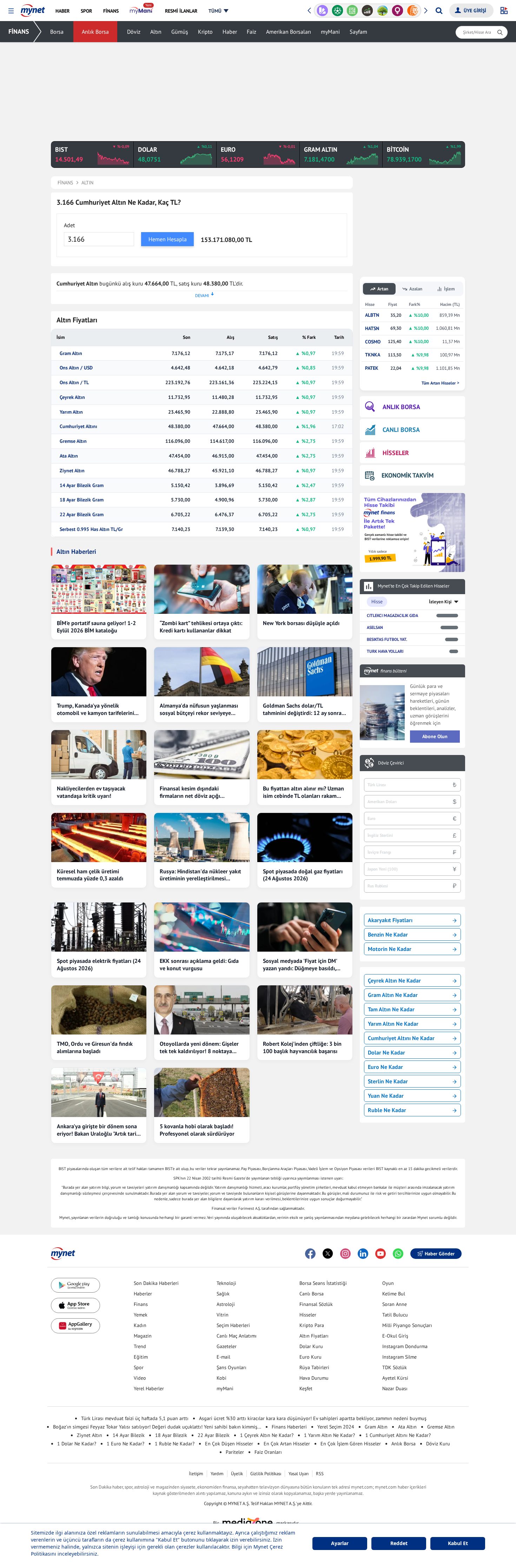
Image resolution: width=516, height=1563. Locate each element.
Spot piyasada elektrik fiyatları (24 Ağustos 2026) (99, 964)
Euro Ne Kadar (385, 1066)
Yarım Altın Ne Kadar (393, 1023)
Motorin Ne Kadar (389, 948)
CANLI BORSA (401, 430)
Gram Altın (71, 353)
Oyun (388, 1283)
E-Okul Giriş (395, 1336)
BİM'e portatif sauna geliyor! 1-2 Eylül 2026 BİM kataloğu (96, 626)
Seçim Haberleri (233, 1325)
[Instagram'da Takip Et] (345, 1253)
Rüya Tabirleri (314, 1367)
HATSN (372, 328)
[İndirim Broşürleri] (322, 11)
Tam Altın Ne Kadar (391, 1009)
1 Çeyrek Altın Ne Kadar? (266, 1435)
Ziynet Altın (72, 471)
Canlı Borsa (311, 1294)
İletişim (196, 1474)
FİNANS (18, 31)
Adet (69, 225)
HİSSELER (396, 453)
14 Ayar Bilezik (129, 1435)
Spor (139, 1367)
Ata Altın (69, 456)
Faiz (251, 31)
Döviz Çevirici (391, 763)
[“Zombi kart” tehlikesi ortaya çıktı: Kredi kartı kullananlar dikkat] (201, 589)
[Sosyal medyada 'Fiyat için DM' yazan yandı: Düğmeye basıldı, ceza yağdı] (304, 927)
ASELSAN (375, 627)
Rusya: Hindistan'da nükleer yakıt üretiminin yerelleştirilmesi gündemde (200, 875)
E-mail (223, 1357)
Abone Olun (435, 736)
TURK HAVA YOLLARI (385, 651)
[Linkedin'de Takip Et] (363, 1253)
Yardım (217, 1474)
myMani (330, 31)
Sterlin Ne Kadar (388, 1081)
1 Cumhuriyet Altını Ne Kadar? (398, 1435)
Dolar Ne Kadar (386, 1052)
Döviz (133, 31)
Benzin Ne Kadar (388, 934)
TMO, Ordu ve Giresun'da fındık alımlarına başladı (95, 1047)
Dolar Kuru (311, 1346)
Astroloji (226, 1304)
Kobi (221, 1378)
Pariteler (235, 1452)
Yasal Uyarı (299, 1474)
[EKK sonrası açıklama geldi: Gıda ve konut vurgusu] (201, 927)
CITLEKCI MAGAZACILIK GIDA (392, 615)
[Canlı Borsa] (367, 11)
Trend (140, 1346)
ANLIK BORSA (401, 407)
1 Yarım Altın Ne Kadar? (329, 1435)
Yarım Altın (71, 412)
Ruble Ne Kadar (387, 1110)
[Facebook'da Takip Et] (310, 1253)
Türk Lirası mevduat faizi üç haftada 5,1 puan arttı (134, 1418)
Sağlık (223, 1294)
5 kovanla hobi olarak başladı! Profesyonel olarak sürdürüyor (197, 1130)
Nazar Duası (395, 1388)
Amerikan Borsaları (288, 31)
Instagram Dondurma (405, 1346)
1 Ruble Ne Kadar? (174, 1443)
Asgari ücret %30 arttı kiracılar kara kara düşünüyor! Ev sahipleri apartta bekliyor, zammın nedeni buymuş (312, 1418)
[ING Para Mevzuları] (412, 11)
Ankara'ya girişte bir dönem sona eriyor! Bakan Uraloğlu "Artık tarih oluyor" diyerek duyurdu (98, 1130)
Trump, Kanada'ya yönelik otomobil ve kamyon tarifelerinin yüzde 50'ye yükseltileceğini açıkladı (97, 709)
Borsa (57, 31)
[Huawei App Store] (75, 1325)
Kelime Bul (393, 1294)
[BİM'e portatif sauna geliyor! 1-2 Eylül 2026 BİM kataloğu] (98, 589)
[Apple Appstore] (75, 1305)
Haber (230, 31)
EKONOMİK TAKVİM (408, 475)
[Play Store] (75, 1285)
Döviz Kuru (438, 1443)
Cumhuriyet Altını (78, 426)
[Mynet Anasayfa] (33, 8)
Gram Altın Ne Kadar (393, 994)
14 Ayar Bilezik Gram (82, 485)
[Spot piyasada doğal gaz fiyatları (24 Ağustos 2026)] (304, 837)
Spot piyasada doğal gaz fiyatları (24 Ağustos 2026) (303, 875)
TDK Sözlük (394, 1367)
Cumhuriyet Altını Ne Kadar (401, 1038)
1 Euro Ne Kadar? (125, 1443)
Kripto (205, 31)
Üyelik (237, 1474)
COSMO (373, 342)
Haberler (143, 1294)
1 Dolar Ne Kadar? (76, 1443)
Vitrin (223, 1315)
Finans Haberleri (289, 1427)
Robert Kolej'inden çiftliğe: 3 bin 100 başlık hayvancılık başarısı (302, 1047)
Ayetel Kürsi (395, 1378)
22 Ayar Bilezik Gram (82, 515)
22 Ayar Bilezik (214, 1435)
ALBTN (372, 315)
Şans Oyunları (231, 1367)
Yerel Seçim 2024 (335, 1427)
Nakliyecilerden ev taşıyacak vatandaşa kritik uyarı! (91, 792)
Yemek (140, 1315)
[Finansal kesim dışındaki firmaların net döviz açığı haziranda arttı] (201, 754)
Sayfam (358, 31)
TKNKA (372, 355)
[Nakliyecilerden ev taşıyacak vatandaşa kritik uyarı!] (98, 754)
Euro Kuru (310, 1357)
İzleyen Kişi (440, 602)
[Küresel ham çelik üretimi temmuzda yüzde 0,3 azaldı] (98, 837)
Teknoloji (226, 1283)
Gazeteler (227, 1346)
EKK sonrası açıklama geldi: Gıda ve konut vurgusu (199, 964)
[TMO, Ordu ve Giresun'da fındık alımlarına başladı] (98, 1010)
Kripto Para (311, 1325)
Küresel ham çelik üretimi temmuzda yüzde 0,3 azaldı (90, 875)
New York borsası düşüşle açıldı (301, 622)
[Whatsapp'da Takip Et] (398, 1253)
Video (140, 1378)
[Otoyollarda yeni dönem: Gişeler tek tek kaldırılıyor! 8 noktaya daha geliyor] (201, 1010)
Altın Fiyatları (314, 1336)
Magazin (143, 1336)
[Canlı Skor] (337, 11)
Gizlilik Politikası (265, 1474)
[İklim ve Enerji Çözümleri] (382, 11)
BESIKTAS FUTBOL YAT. (387, 639)
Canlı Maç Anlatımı (237, 1336)
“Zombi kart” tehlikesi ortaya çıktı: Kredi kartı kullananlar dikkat (201, 626)
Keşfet (305, 1388)
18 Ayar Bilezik (171, 1435)
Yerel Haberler (149, 1388)
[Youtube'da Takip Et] (380, 1253)
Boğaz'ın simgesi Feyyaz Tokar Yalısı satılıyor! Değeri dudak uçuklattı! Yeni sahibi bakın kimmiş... (157, 1427)
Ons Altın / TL (74, 383)
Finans (141, 1304)
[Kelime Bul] (352, 11)
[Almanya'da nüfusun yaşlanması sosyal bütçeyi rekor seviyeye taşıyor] (201, 671)
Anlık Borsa (95, 31)
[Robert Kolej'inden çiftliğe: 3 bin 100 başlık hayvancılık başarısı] (304, 1010)
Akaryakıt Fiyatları (390, 920)
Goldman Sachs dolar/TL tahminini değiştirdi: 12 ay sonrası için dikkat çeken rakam (304, 709)
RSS (320, 1474)
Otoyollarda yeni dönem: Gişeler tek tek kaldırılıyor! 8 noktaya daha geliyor (199, 1047)
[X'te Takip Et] (328, 1253)
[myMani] (141, 11)
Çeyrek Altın (72, 397)
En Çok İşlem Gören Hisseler (350, 1443)
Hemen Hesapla (167, 239)
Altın (155, 31)
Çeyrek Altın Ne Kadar (394, 980)
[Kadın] (397, 11)
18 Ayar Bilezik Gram (82, 500)
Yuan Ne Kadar (386, 1095)
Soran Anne (394, 1304)
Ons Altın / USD (76, 368)
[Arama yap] (439, 10)
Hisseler (307, 1315)
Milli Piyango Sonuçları (407, 1325)
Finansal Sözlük (316, 1304)
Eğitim (141, 1357)
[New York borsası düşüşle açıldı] (304, 589)
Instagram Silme (399, 1357)
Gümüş (179, 31)
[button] (11, 11)
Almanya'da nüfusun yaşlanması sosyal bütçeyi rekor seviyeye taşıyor (199, 709)
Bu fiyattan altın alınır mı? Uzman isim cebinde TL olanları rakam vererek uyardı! (303, 792)
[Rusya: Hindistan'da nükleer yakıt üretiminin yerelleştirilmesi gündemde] (201, 837)
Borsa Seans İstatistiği (323, 1283)
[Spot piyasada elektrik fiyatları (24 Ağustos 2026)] (98, 927)
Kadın (140, 1325)
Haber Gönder (440, 1253)
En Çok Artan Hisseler (287, 1443)
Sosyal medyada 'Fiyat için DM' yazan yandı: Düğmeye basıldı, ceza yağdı (300, 964)
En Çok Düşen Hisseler (229, 1443)
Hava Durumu (314, 1378)
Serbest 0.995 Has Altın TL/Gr (91, 529)
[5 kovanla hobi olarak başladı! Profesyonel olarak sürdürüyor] (201, 1092)
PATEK (371, 368)
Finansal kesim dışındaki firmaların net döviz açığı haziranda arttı (190, 792)
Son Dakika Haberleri (156, 1283)
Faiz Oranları (268, 1452)
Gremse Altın (73, 441)
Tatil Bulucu (395, 1315)
